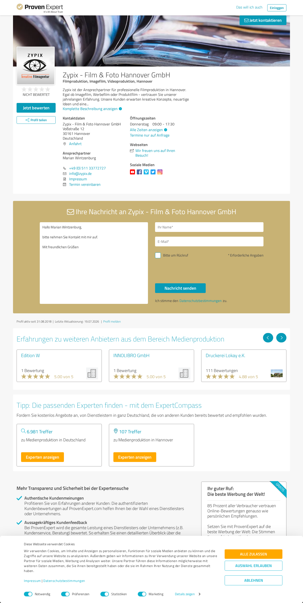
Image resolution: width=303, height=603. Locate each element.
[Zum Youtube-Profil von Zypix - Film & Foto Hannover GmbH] (133, 174)
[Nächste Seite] (281, 337)
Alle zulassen (253, 554)
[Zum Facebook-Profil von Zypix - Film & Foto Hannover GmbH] (140, 174)
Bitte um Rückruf (175, 255)
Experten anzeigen (42, 457)
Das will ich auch (249, 7)
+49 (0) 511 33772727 (87, 168)
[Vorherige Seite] (268, 337)
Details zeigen (185, 594)
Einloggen (277, 7)
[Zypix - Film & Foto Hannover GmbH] (35, 65)
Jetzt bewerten (36, 108)
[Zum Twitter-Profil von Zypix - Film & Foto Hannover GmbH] (154, 174)
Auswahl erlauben (253, 565)
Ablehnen (253, 580)
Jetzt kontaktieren (265, 20)
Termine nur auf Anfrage (149, 135)
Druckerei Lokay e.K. (225, 355)
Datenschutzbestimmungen (64, 581)
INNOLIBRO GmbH (131, 355)
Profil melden (112, 321)
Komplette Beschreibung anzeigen (90, 108)
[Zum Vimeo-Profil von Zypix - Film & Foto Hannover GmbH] (147, 174)
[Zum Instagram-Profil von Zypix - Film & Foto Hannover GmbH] (160, 174)
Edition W (30, 355)
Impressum (32, 581)
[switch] (65, 594)
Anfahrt (75, 143)
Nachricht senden (180, 288)
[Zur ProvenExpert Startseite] (40, 9)
